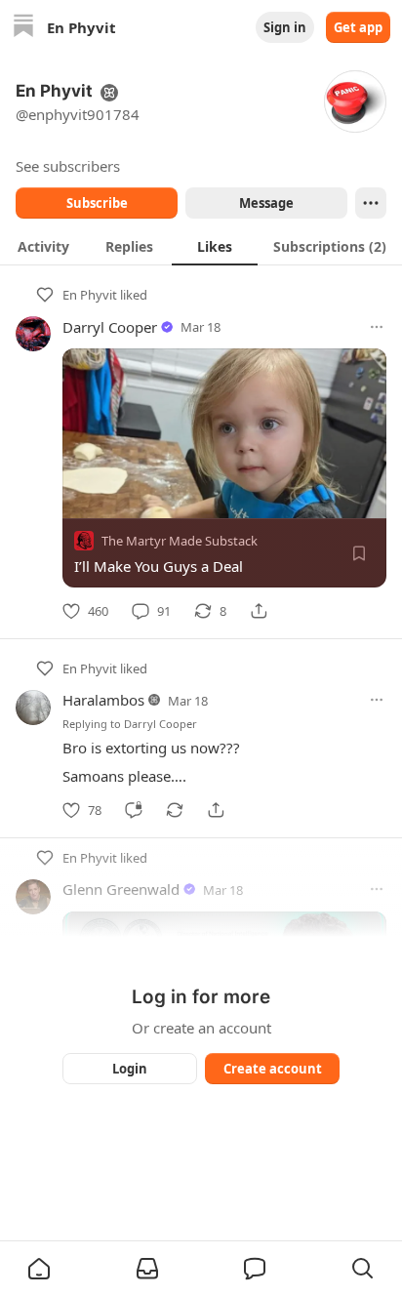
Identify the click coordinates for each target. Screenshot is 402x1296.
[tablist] (201, 245)
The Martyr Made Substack (179, 540)
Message (266, 203)
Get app (358, 27)
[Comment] (133, 810)
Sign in (284, 27)
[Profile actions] (370, 203)
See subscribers (68, 166)
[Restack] (174, 810)
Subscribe (97, 203)
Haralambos (103, 699)
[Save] (359, 553)
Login (129, 1068)
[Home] (23, 28)
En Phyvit (89, 295)
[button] (39, 1268)
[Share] (258, 611)
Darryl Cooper (109, 327)
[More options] (376, 327)
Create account (272, 1068)
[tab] (43, 245)
